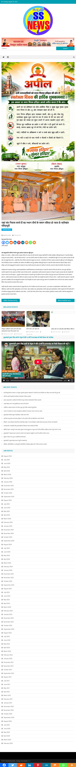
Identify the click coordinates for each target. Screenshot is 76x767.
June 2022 (7, 640)
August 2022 (8, 633)
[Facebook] (3, 242)
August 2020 (8, 721)
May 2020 (7, 732)
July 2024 (7, 548)
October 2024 (8, 537)
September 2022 (9, 629)
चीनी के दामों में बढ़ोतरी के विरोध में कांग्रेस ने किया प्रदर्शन (17, 396)
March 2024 (7, 563)
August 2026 (8, 456)
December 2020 (9, 706)
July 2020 (7, 725)
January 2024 (8, 570)
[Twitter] (7, 242)
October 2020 (8, 714)
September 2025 (9, 496)
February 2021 (8, 699)
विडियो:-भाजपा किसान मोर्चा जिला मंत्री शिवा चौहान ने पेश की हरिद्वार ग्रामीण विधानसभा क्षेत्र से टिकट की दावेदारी (30, 422)
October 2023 (8, 581)
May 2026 (7, 467)
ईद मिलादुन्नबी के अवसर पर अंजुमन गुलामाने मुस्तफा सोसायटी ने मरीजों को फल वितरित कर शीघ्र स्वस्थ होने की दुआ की (32, 392)
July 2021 (7, 681)
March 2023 (7, 607)
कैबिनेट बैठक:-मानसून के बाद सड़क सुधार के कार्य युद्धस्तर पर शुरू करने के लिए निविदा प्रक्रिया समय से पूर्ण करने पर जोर (32, 429)
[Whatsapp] (30, 242)
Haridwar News (7, 229)
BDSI (29, 761)
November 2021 (9, 666)
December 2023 (9, 574)
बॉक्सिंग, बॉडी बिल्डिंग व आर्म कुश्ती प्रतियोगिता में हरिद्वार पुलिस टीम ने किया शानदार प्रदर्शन (25, 444)
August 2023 (8, 588)
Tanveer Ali (17, 235)
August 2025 (8, 500)
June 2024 (7, 552)
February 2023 (8, 611)
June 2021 (7, 684)
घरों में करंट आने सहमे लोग (32, 329)
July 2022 (7, 636)
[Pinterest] (19, 242)
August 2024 (8, 544)
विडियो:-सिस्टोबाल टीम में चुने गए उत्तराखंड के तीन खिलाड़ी (12, 300)
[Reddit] (11, 242)
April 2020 (7, 736)
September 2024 (9, 541)
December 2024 (9, 530)
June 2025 (7, 507)
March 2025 (7, 518)
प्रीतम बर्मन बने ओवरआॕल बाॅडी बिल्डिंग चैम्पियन (62, 329)
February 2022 (8, 655)
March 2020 (7, 739)
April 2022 (7, 647)
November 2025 (9, 489)
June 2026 (7, 463)
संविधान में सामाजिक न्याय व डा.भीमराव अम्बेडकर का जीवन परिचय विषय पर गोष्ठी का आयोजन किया (66, 300)
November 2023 (9, 577)
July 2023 (7, 592)
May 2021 (7, 688)
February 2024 (8, 566)
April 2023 (7, 603)
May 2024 (7, 555)
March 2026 (7, 474)
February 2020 (8, 743)
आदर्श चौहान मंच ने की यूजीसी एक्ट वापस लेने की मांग (16, 403)
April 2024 (7, 559)
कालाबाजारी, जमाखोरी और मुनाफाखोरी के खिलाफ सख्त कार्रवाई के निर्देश (21, 426)
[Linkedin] (15, 242)
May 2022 (7, 644)
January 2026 (8, 482)
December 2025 (9, 485)
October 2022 (8, 625)
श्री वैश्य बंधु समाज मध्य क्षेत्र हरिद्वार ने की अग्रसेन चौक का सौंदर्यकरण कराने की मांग (24, 418)
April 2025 (7, 515)
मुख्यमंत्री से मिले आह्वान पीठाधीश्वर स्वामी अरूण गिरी (16, 415)
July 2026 (7, 460)
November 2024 (9, 533)
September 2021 (9, 673)
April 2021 (7, 692)
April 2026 (7, 471)
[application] (37, 361)
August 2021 (8, 677)
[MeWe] (22, 242)
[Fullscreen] (72, 380)
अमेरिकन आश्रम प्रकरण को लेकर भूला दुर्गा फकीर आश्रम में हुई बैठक (20, 407)
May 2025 (7, 511)
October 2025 (8, 493)
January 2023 (8, 614)
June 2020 (7, 728)
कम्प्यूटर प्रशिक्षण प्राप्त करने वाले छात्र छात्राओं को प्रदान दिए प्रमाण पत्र (11, 330)
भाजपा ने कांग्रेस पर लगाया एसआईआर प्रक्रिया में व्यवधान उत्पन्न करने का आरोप (23, 411)
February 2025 (8, 522)
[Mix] (26, 242)
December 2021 (9, 662)
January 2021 (8, 703)
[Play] (4, 380)
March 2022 (7, 651)
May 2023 (7, 599)
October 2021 (8, 669)
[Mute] (69, 380)
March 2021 (7, 695)
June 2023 (7, 596)
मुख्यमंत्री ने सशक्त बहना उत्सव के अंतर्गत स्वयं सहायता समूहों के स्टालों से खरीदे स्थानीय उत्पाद (26, 433)
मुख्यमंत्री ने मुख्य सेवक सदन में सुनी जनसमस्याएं (15, 440)
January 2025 (8, 526)
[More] (34, 242)
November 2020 (9, 710)
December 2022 (9, 618)
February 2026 (8, 478)
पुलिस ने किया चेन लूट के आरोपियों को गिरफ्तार (15, 437)
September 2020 (9, 717)
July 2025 (7, 504)
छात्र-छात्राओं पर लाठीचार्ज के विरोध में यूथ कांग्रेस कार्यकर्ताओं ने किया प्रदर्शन (22, 400)
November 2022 (9, 622)
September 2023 (9, 585)
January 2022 (8, 658)
